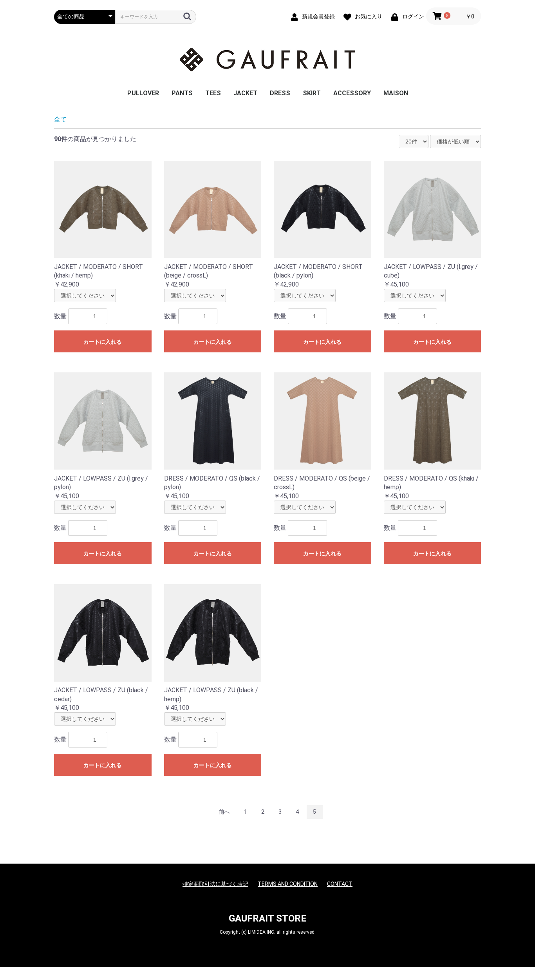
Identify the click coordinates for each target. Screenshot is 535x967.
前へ (224, 812)
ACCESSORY (352, 93)
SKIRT (312, 93)
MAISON (395, 93)
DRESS (280, 93)
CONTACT (339, 884)
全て (60, 119)
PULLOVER (143, 93)
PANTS (182, 93)
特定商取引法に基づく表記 (215, 884)
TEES (213, 93)
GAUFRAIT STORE (267, 918)
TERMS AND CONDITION (288, 884)
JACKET (245, 93)
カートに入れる (102, 342)
